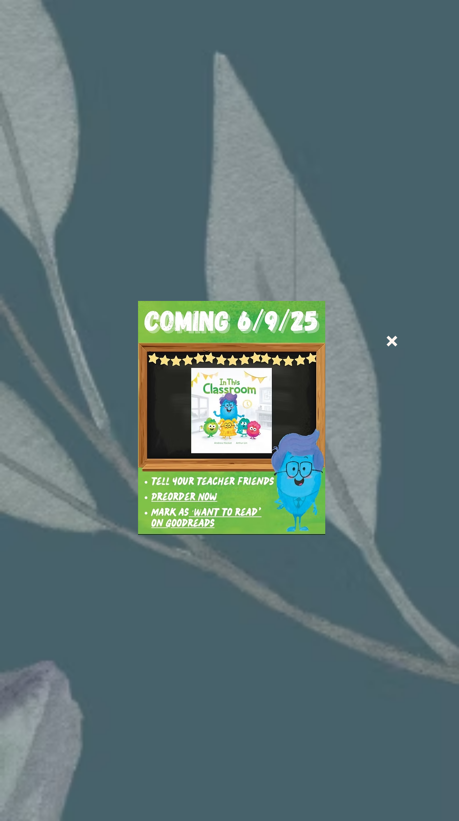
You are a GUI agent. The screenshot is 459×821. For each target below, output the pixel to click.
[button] (392, 341)
